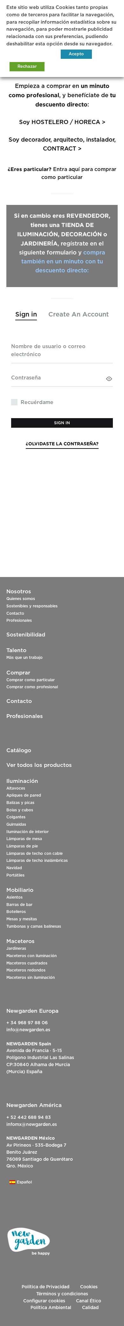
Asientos (14, 897)
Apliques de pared (23, 795)
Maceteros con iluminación (31, 956)
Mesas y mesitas (21, 919)
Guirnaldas (16, 824)
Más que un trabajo (24, 657)
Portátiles (15, 875)
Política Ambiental (51, 1308)
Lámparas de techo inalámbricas (37, 860)
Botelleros (16, 912)
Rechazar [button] (27, 67)
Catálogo (18, 750)
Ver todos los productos (39, 765)
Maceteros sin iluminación (30, 977)
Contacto (15, 613)
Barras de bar (19, 905)
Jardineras (16, 948)
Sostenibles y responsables (32, 606)
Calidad (90, 1308)
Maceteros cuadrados (26, 963)
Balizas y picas (20, 803)
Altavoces (15, 788)
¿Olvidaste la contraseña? (62, 443)
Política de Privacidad (45, 1287)
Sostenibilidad (25, 634)
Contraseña (26, 377)
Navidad (14, 868)
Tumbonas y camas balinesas (33, 926)
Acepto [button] (76, 54)
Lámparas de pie (22, 846)
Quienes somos (20, 599)
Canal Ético (88, 1301)
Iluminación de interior (27, 832)
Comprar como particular (30, 680)
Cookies (89, 1287)
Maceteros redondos (25, 970)
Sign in (62, 423)
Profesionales (19, 620)
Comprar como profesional (32, 687)
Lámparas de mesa (24, 839)
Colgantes (15, 817)
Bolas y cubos (19, 810)
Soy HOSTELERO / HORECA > (62, 122)
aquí (74, 169)
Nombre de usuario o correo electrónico (48, 350)
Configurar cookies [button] (44, 1301)
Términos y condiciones (62, 1294)
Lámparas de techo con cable (34, 853)
